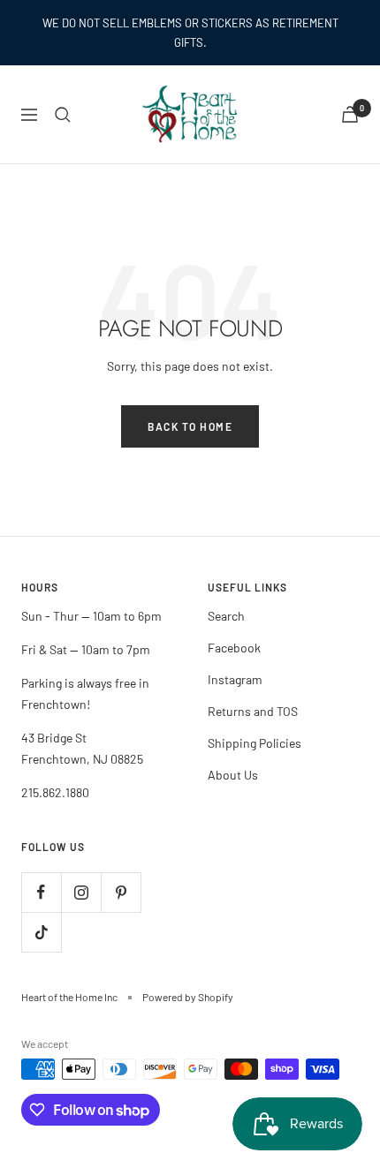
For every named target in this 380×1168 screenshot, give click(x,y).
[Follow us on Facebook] (41, 892)
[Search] (63, 115)
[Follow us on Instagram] (81, 892)
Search (226, 615)
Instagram (235, 679)
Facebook (234, 647)
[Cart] (350, 114)
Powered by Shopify (187, 997)
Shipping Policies (254, 742)
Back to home (190, 426)
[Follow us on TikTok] (41, 932)
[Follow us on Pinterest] (121, 892)
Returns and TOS (253, 711)
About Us (233, 774)
